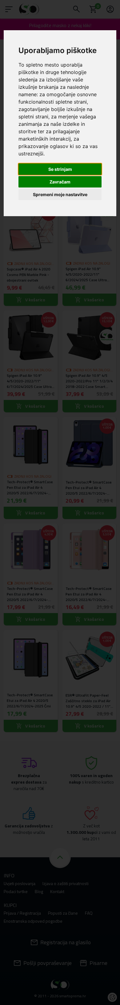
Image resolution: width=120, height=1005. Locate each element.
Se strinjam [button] (60, 169)
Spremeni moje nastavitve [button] (60, 194)
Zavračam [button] (60, 181)
